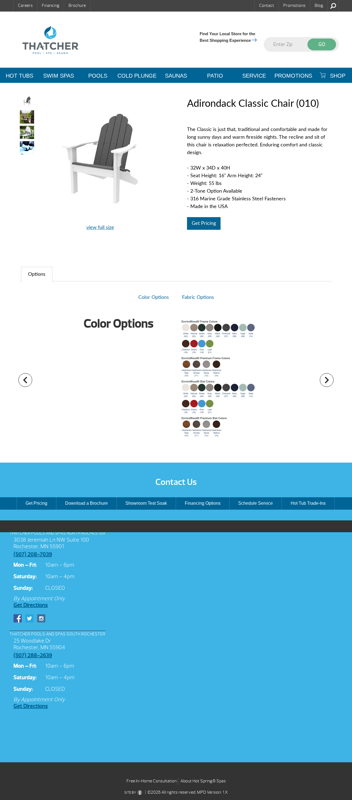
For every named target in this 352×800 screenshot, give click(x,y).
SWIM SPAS (58, 76)
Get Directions (30, 605)
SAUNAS (176, 76)
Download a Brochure (86, 503)
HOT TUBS (19, 76)
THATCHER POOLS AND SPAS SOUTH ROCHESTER (57, 634)
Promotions (294, 5)
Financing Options (203, 503)
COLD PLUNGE (136, 76)
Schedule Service (255, 503)
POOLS (97, 76)
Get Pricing (204, 223)
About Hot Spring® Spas (203, 781)
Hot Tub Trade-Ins (308, 503)
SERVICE (254, 76)
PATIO (215, 76)
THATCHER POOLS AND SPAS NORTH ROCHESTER (57, 533)
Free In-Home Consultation (152, 781)
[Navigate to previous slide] (25, 380)
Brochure (77, 5)
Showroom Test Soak (146, 503)
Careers (25, 5)
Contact (266, 5)
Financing (50, 5)
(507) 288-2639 (32, 655)
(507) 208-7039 (32, 554)
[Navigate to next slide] (327, 380)
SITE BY (130, 792)
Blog (319, 5)
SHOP (336, 76)
